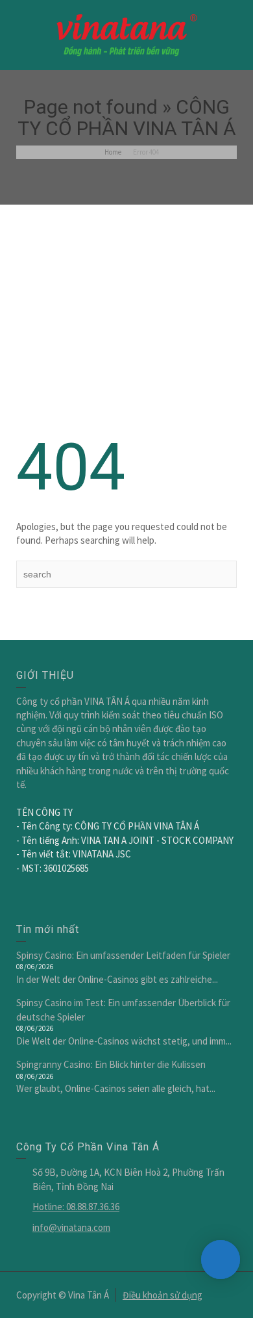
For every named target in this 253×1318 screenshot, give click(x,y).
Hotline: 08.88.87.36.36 (75, 1206)
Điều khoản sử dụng (162, 1295)
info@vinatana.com (71, 1227)
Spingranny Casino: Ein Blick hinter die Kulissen (111, 1064)
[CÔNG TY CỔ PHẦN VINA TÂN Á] (126, 34)
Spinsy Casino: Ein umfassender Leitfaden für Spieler (123, 955)
